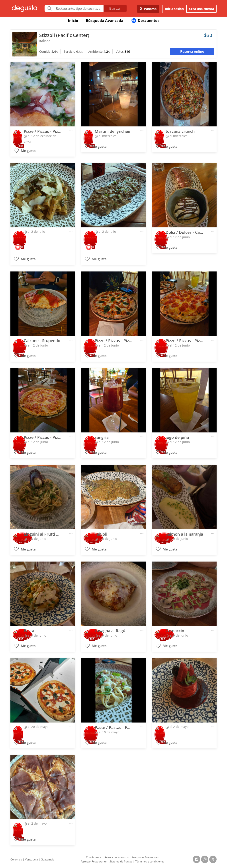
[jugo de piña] (184, 400)
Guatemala (48, 859)
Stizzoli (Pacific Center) (64, 35)
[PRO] (17, 135)
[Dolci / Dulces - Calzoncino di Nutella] (184, 195)
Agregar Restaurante (94, 861)
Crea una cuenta (201, 9)
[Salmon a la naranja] (184, 497)
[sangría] (113, 400)
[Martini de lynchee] (113, 94)
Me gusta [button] (28, 150)
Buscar (115, 8)
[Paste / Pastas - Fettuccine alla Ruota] (113, 690)
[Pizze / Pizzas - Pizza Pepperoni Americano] (184, 303)
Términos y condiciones (149, 861)
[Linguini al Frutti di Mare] (42, 497)
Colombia (16, 859)
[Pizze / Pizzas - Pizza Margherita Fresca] (113, 303)
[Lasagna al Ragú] (113, 594)
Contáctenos (94, 857)
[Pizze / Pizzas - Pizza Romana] (42, 400)
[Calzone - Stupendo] (42, 303)
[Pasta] (42, 594)
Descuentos (145, 20)
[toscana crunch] (184, 94)
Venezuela (31, 859)
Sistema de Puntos (121, 861)
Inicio (73, 20)
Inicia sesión (174, 9)
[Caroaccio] (184, 594)
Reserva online (192, 51)
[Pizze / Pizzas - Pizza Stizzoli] (42, 94)
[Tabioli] (113, 497)
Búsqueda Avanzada (104, 20)
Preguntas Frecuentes (145, 857)
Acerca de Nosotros (116, 857)
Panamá (150, 9)
